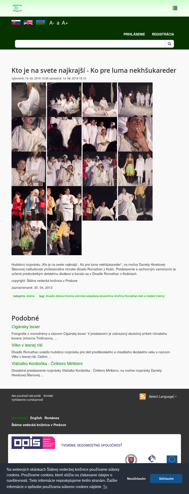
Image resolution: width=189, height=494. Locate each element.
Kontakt (49, 396)
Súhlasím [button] (166, 478)
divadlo (50, 296)
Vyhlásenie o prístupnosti (27, 399)
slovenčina (106, 296)
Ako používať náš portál (26, 396)
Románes (51, 417)
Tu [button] (105, 487)
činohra (69, 296)
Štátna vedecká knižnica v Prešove (39, 424)
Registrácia (163, 34)
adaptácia (92, 296)
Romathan (131, 296)
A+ (65, 22)
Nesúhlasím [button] (136, 478)
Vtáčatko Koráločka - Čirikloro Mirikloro (47, 363)
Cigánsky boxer (26, 326)
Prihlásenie (134, 34)
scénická (80, 296)
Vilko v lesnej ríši (27, 345)
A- (51, 22)
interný (160, 296)
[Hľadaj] (169, 44)
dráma (31, 296)
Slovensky (20, 417)
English (36, 417)
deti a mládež (147, 296)
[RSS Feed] (142, 396)
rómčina (119, 296)
